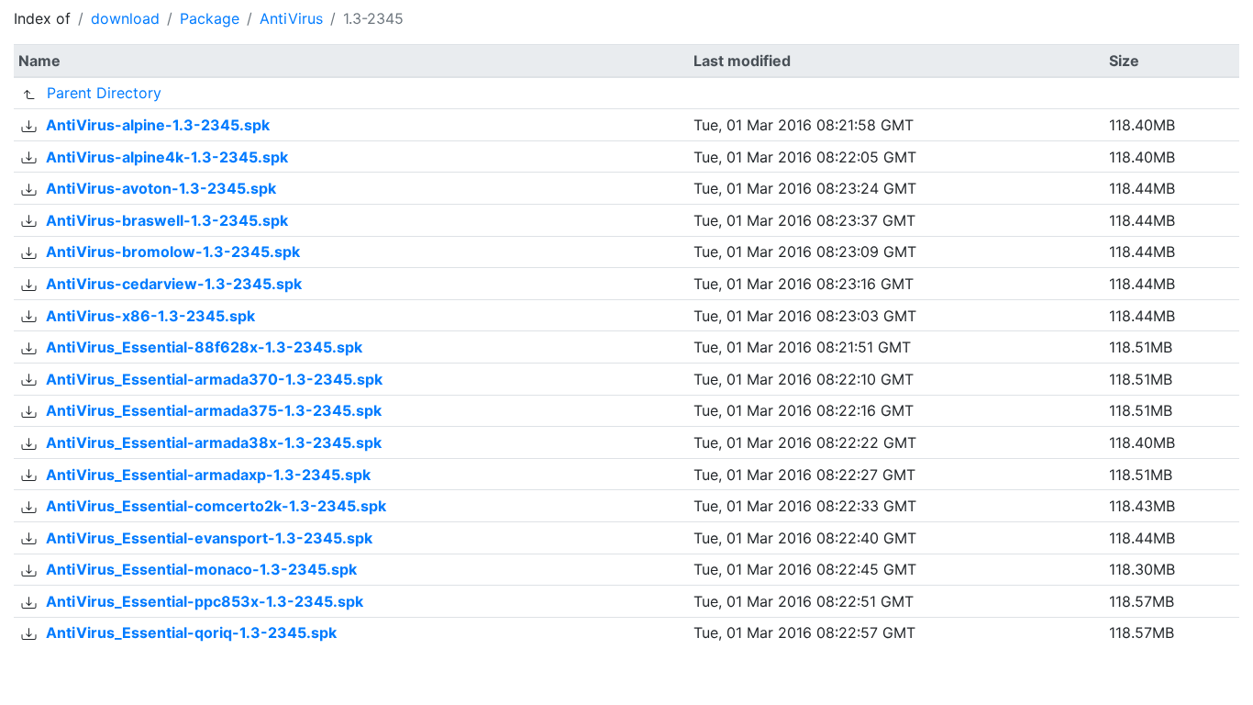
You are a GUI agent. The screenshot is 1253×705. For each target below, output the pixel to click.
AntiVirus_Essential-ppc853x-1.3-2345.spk (204, 601)
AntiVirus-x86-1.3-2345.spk (150, 316)
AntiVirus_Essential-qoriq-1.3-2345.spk (191, 632)
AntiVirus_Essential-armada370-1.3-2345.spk (214, 379)
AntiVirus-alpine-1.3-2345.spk (158, 125)
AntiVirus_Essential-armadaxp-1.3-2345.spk (208, 474)
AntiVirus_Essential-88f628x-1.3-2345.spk (204, 347)
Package (209, 18)
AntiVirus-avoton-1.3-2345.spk (161, 188)
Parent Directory (104, 93)
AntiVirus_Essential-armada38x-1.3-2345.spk (214, 442)
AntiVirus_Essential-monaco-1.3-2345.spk (201, 569)
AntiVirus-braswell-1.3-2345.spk (167, 220)
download (125, 18)
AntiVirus (291, 18)
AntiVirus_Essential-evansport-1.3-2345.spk (209, 538)
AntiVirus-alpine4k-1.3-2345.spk (167, 157)
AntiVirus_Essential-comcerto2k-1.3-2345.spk (216, 506)
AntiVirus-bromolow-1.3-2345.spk (173, 251)
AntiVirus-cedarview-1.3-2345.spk (174, 283)
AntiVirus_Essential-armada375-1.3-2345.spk (214, 410)
